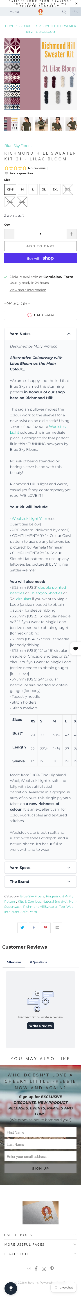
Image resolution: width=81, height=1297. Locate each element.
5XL (22, 201)
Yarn (33, 912)
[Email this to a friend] (57, 928)
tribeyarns (32, 1282)
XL (44, 189)
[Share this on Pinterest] (46, 928)
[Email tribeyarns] (28, 1269)
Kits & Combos (29, 901)
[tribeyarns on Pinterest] (52, 1269)
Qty (7, 224)
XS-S (10, 189)
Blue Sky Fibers (18, 146)
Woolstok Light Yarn (29, 518)
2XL (55, 189)
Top (62, 907)
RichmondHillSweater (40, 907)
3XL (68, 189)
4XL (10, 201)
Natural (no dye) (55, 901)
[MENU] (2, 11)
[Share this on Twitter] (22, 928)
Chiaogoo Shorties (46, 593)
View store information (28, 290)
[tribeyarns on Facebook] (36, 1269)
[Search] (64, 11)
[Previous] (7, 74)
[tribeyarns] (40, 11)
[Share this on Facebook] (34, 928)
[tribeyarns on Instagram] (44, 1269)
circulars (23, 599)
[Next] (73, 74)
